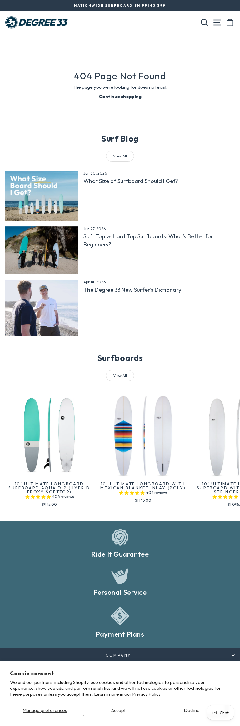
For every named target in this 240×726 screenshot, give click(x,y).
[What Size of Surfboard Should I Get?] (41, 196)
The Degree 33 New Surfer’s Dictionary (132, 289)
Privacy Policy (146, 694)
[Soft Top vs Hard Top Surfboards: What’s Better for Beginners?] (41, 250)
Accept (118, 710)
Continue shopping (120, 96)
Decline (192, 710)
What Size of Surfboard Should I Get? (130, 181)
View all (120, 156)
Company (118, 655)
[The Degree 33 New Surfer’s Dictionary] (41, 308)
